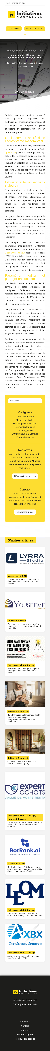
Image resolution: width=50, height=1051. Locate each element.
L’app (15, 252)
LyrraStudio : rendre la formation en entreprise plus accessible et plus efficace (23, 582)
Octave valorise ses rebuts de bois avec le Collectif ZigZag (23, 762)
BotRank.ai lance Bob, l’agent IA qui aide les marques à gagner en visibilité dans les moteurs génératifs (24, 869)
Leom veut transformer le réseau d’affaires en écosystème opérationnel (24, 914)
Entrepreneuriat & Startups (32, 63)
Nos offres (14, 28)
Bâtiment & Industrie (18, 711)
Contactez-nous (25, 512)
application (10, 152)
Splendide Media (29, 1004)
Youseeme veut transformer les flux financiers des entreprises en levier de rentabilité (24, 626)
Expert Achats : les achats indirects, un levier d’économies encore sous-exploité (24, 824)
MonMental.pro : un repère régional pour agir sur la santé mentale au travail (23, 671)
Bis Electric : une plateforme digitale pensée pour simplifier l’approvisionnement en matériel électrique (23, 718)
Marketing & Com (16, 863)
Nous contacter (34, 28)
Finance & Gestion (25, 66)
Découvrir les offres (25, 476)
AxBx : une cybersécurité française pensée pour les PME (23, 957)
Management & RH (17, 576)
